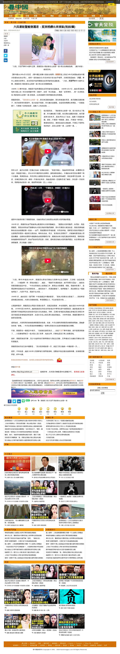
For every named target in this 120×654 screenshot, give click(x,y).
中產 (93, 331)
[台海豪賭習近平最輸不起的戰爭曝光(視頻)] (44, 590)
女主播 (91, 342)
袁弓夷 (100, 314)
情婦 (97, 323)
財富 (90, 331)
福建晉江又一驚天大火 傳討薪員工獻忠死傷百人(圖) (22, 552)
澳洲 (112, 344)
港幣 (104, 329)
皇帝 (98, 348)
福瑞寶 (79, 645)
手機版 (57, 30)
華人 (97, 342)
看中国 (19, 8)
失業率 (39, 525)
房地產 (43, 633)
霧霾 (107, 333)
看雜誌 (50, 645)
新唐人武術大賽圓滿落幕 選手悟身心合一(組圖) (109, 126)
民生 (101, 344)
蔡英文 (103, 331)
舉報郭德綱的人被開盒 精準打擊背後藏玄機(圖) (20, 532)
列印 (72, 30)
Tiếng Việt (88, 643)
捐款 (39, 643)
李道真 (101, 362)
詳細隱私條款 (110, 2)
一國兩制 (91, 325)
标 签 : (7, 34)
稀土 (78, 635)
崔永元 (102, 321)
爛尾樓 (21, 525)
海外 (105, 344)
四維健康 (93, 376)
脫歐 (97, 327)
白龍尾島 (91, 339)
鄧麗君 (6, 36)
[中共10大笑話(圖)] (95, 205)
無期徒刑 (13, 525)
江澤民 (67, 501)
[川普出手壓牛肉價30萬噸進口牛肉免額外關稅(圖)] (95, 132)
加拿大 (93, 327)
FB (114, 325)
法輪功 (105, 335)
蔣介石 (104, 346)
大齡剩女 (36, 501)
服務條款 (55, 643)
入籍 (95, 344)
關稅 (98, 318)
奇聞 (93, 16)
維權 (94, 335)
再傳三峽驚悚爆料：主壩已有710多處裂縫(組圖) (21, 541)
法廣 (106, 325)
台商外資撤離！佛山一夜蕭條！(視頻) (44, 630)
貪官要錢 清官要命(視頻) (67, 605)
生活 (85, 16)
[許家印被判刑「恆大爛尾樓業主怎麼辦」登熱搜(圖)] (17, 505)
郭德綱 (63, 585)
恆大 (12, 477)
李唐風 (109, 367)
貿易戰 (90, 312)
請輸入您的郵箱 (102, 388)
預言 (98, 350)
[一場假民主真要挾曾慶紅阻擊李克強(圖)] (71, 481)
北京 (107, 331)
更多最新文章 (110, 242)
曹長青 (101, 376)
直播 (15, 633)
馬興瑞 (21, 477)
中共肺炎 (91, 308)
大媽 (114, 331)
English (70, 643)
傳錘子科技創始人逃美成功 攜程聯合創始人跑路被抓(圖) (23, 426)
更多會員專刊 (110, 61)
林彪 (90, 348)
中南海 (106, 321)
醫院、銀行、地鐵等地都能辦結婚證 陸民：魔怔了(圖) (23, 434)
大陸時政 (11, 18)
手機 (95, 350)
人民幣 (90, 329)
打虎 (105, 323)
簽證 (90, 344)
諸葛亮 (102, 348)
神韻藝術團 (33, 645)
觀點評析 (19, 18)
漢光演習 (100, 310)
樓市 (111, 329)
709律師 (98, 335)
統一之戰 (46, 610)
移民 (100, 342)
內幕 (109, 321)
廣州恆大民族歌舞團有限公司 (54, 477)
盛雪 (100, 369)
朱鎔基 (72, 608)
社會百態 (26, 18)
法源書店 (42, 645)
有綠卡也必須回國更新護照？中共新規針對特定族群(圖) (109, 199)
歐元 (98, 329)
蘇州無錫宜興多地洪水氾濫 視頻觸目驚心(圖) (61, 549)
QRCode (34, 400)
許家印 (8, 477)
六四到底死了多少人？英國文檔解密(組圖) (60, 420)
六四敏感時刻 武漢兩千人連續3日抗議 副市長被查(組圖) (64, 423)
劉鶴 (90, 321)
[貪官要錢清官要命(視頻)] (71, 590)
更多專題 (111, 107)
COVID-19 (10, 501)
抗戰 (95, 346)
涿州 (73, 525)
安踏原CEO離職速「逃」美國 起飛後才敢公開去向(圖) (23, 437)
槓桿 (105, 327)
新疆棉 (90, 314)
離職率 (39, 633)
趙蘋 (108, 369)
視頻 (7, 562)
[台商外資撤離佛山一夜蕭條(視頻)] (44, 615)
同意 (111, 4)
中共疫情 (21, 501)
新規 (69, 477)
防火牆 (90, 335)
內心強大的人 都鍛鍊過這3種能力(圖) (100, 225)
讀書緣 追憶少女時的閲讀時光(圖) (99, 59)
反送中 (90, 323)
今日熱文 (8, 454)
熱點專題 (93, 95)
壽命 (109, 350)
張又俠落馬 (92, 101)
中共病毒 (15, 501)
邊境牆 (102, 318)
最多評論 (95, 273)
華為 (108, 316)
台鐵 (108, 310)
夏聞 (108, 365)
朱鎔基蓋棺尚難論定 (95, 232)
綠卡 (98, 344)
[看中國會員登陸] (102, 24)
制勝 (35, 610)
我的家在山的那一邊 (30, 100)
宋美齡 (108, 346)
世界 (68, 16)
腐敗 (100, 323)
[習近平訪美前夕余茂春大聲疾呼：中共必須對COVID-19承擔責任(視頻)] (17, 481)
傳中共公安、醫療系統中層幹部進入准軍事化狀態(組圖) (23, 535)
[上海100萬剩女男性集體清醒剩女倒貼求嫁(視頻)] (44, 481)
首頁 (10, 16)
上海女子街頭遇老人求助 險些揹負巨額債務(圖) (20, 555)
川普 (104, 308)
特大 (76, 30)
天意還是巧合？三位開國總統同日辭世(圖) (102, 50)
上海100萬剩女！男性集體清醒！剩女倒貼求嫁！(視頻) (23, 423)
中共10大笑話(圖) (107, 205)
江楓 (100, 374)
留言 (68, 30)
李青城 (109, 371)
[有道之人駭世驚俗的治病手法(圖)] (95, 140)
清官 (65, 608)
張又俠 (99, 312)
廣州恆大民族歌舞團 (39, 477)
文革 (112, 350)
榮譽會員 (73, 380)
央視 (94, 342)
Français (79, 643)
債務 (103, 327)
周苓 (91, 367)
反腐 (103, 323)
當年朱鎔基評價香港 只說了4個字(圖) (100, 267)
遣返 (112, 342)
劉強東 (110, 331)
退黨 (113, 314)
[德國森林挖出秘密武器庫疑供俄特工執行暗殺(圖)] (95, 148)
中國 (72, 477)
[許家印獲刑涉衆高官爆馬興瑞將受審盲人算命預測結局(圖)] (17, 457)
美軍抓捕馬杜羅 (94, 104)
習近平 (63, 501)
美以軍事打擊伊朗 (95, 99)
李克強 (71, 501)
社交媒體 (110, 325)
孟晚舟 (94, 318)
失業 (35, 633)
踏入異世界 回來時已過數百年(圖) (99, 55)
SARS (100, 339)
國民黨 (105, 310)
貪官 (62, 608)
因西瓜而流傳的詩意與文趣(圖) (98, 48)
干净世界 (24, 645)
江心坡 (96, 339)
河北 (70, 525)
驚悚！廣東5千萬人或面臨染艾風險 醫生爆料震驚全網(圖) (24, 558)
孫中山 (99, 346)
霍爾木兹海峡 (65, 635)
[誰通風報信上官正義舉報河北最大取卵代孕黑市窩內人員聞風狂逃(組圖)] (71, 505)
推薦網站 (16, 645)
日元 (101, 329)
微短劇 (12, 633)
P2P (104, 333)
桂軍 (93, 346)
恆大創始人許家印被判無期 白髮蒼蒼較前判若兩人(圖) (23, 440)
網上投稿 (24, 643)
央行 (100, 327)
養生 (90, 352)
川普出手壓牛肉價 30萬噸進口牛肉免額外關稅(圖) (109, 134)
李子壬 (109, 374)
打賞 (65, 30)
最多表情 (109, 273)
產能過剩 (43, 525)
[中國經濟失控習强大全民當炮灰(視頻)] (44, 505)
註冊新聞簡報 (95, 384)
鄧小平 (112, 346)
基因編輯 (110, 333)
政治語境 (74, 585)
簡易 (108, 360)
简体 (61, 30)
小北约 (75, 635)
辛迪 (108, 376)
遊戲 (8, 633)
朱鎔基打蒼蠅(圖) (94, 240)
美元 (108, 327)
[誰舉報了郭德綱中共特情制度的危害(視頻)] (71, 565)
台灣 (100, 331)
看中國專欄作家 (95, 357)
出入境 (66, 477)
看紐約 (65, 645)
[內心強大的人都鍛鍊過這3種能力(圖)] (95, 172)
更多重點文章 (110, 213)
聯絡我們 (33, 643)
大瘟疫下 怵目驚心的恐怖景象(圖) (99, 223)
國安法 (112, 310)
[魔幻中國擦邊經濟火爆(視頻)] (17, 615)
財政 (114, 329)
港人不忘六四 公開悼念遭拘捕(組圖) (58, 434)
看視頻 (86, 645)
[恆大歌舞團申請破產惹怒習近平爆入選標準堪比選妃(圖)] (44, 457)
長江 (94, 314)
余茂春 (26, 501)
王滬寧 (93, 321)
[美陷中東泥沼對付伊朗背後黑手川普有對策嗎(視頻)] (71, 615)
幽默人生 (110, 348)
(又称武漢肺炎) (98, 308)
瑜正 (91, 374)
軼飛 (91, 365)
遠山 (100, 365)
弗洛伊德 (98, 316)
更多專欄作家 (110, 379)
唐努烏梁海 (105, 337)
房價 (90, 333)
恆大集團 (16, 477)
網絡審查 (110, 335)
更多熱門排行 (110, 269)
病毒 (90, 310)
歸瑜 (108, 362)
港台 (43, 16)
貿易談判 (112, 318)
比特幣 (94, 329)
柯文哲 (93, 316)
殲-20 (38, 610)
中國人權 (34, 18)
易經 (105, 348)
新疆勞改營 (105, 339)
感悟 (93, 350)
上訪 (102, 335)
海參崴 (96, 331)
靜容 (100, 371)
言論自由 (111, 339)
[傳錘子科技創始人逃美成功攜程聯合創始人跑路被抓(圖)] (71, 457)
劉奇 (93, 348)
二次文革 (68, 585)
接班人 (76, 501)
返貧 (35, 525)
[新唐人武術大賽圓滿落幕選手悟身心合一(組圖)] (95, 124)
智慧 (90, 350)
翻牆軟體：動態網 (96, 645)
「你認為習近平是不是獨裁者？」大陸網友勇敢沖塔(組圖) (24, 546)
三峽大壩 (108, 312)
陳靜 (100, 367)
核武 (71, 635)
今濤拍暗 (102, 360)
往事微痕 (96, 325)
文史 (76, 16)
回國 (93, 344)
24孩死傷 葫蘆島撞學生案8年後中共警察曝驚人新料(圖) (64, 558)
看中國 (17, 367)
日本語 (96, 643)
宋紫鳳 (92, 360)
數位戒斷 (20, 633)
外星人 (105, 350)
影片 (101, 16)
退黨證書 (57, 645)
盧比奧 (111, 308)
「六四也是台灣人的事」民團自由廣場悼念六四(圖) (63, 432)
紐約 (60, 16)
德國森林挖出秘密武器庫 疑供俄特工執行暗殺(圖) (109, 150)
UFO (102, 316)
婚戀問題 (42, 501)
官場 (27, 16)
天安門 (6, 40)
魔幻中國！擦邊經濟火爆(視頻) (15, 630)
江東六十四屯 (97, 337)
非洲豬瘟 (96, 333)
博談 (52, 16)
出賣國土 (103, 312)
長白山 (110, 337)
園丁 (91, 369)
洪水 (97, 314)
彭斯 (105, 318)
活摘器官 (91, 337)
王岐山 (90, 318)
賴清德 (107, 308)
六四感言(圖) (50, 437)
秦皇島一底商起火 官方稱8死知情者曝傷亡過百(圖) (21, 432)
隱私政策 (63, 643)
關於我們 (46, 643)
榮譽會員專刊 (95, 44)
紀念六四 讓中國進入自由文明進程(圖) (58, 440)
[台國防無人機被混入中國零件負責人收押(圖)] (95, 180)
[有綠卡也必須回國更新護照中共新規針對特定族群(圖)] (95, 197)
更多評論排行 (110, 300)
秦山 (91, 371)
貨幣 (111, 327)
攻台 (42, 610)
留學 (106, 342)
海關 (109, 342)
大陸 (19, 16)
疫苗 (90, 316)
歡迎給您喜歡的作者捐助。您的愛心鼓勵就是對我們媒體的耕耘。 (33, 360)
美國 (35, 16)
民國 (90, 346)
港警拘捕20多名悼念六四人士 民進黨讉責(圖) (61, 426)
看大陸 (13, 22)
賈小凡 (92, 362)
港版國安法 (106, 314)
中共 (62, 477)
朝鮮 (90, 327)
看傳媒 (72, 645)
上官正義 (66, 525)
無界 (105, 645)
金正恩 (112, 316)
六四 (5, 38)
